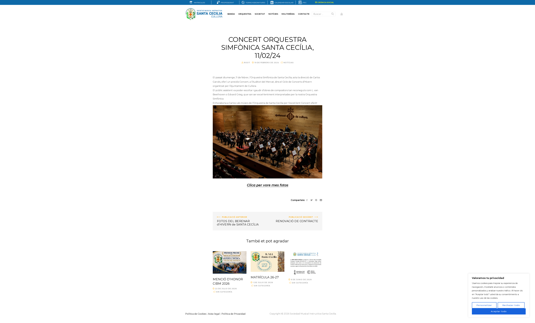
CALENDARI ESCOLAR (283, 3)
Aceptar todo (499, 311)
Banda (231, 14)
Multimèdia (288, 14)
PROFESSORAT (227, 3)
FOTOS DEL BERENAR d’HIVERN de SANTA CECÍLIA (237, 215)
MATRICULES (199, 3)
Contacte (303, 14)
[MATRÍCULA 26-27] (267, 261)
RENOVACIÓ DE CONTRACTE (305, 213)
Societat (260, 14)
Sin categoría (224, 292)
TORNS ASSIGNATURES (255, 3)
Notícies (273, 14)
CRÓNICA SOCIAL (325, 2)
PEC (304, 3)
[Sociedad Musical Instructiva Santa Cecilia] (204, 14)
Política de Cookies (195, 314)
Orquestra (244, 14)
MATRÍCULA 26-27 (265, 277)
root (247, 63)
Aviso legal (214, 314)
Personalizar (484, 305)
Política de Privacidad (233, 314)
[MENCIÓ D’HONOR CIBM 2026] (229, 262)
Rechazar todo (511, 305)
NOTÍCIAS (289, 63)
